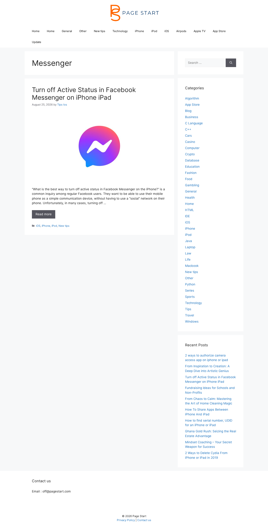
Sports (190, 297)
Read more (44, 214)
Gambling (192, 185)
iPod (154, 31)
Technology (120, 31)
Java (188, 241)
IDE (187, 216)
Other (83, 31)
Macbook (192, 266)
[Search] (231, 63)
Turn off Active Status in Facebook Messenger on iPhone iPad (84, 93)
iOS (166, 31)
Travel (189, 315)
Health (190, 197)
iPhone (139, 31)
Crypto (190, 154)
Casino (190, 142)
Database (192, 160)
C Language (194, 123)
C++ (188, 129)
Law (188, 253)
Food (188, 179)
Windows (192, 321)
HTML (189, 210)
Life (188, 259)
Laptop (190, 247)
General (67, 31)
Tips (188, 309)
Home (36, 31)
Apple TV (199, 31)
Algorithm (192, 98)
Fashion (191, 173)
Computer (192, 148)
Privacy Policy (126, 520)
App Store (219, 31)
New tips (99, 31)
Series (189, 290)
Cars (188, 135)
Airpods (181, 31)
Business (191, 117)
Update (36, 42)
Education (192, 166)
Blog (188, 111)
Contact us (144, 520)
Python (190, 284)
